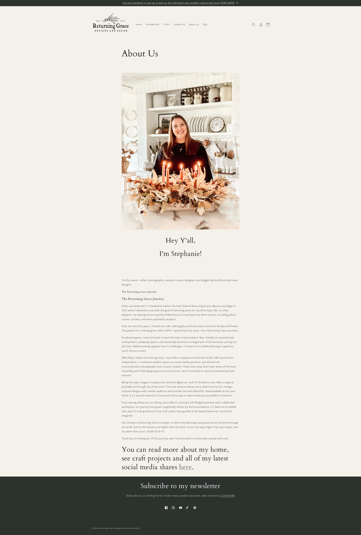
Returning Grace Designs (110, 528)
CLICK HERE (227, 495)
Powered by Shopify (131, 528)
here (185, 467)
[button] (253, 24)
